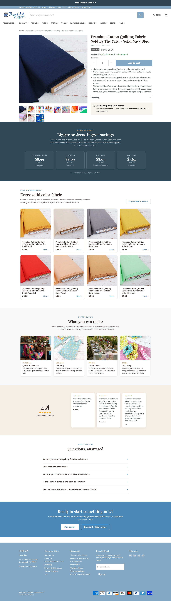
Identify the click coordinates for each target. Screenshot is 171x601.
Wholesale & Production (54, 561)
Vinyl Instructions (77, 571)
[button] (23, 109)
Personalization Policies (79, 558)
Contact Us (49, 555)
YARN (44, 23)
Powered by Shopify (26, 594)
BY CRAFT (23, 23)
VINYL (63, 23)
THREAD (34, 23)
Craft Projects (76, 561)
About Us (48, 558)
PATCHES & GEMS (77, 23)
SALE (121, 23)
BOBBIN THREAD (73, 7)
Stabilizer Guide (76, 568)
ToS (45, 574)
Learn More (74, 565)
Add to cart (70, 527)
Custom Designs (51, 571)
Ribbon (92, 23)
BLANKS (102, 23)
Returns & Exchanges (53, 568)
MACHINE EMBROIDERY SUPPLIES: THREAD (32, 7)
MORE (112, 23)
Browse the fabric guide (95, 527)
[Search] (140, 15)
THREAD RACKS (86, 7)
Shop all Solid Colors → (138, 201)
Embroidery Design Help (80, 574)
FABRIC (54, 23)
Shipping (48, 565)
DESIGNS (52, 7)
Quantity (94, 58)
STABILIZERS (61, 7)
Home (21, 31)
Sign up (102, 574)
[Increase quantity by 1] (111, 63)
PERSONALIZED (9, 23)
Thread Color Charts (78, 555)
